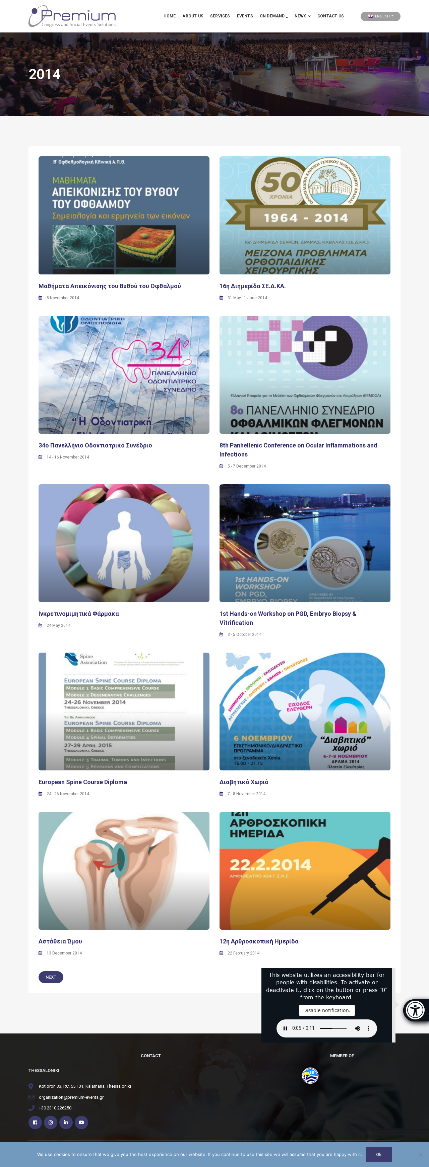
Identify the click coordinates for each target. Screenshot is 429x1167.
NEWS (301, 16)
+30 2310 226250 (55, 1107)
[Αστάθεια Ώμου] (124, 871)
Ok (378, 1154)
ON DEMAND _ (274, 16)
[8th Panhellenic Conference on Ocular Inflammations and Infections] (305, 375)
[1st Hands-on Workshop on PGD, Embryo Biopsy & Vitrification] (305, 543)
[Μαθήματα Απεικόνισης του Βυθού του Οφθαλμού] (124, 215)
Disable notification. (327, 1010)
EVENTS (245, 16)
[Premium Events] (72, 15)
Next (51, 977)
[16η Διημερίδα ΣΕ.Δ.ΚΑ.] (305, 215)
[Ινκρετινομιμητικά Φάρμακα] (124, 543)
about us (192, 16)
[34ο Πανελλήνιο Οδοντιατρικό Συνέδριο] (124, 375)
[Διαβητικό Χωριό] (305, 711)
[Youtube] (81, 1122)
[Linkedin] (66, 1122)
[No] (420, 1154)
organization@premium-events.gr (71, 1097)
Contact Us (330, 16)
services (220, 16)
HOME (170, 16)
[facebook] (35, 1122)
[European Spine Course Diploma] (124, 711)
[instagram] (50, 1122)
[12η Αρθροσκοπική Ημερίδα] (305, 871)
